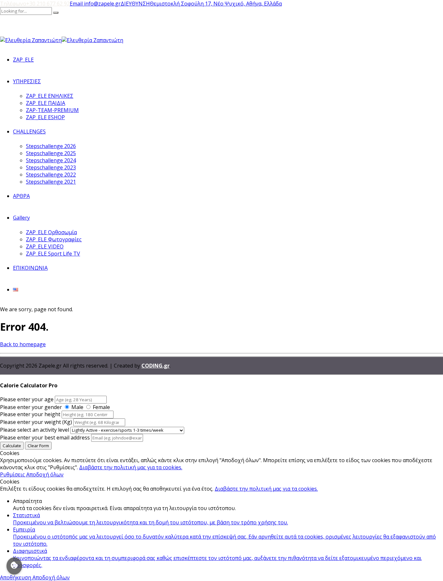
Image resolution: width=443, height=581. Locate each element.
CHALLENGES (29, 131)
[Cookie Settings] (14, 566)
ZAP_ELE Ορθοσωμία (51, 232)
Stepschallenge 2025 (51, 153)
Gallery (21, 217)
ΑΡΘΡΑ (21, 195)
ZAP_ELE (23, 59)
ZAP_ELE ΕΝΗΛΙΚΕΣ (49, 95)
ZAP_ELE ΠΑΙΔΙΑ (45, 103)
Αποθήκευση (16, 577)
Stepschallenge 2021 (51, 181)
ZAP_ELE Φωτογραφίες (54, 239)
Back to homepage (23, 344)
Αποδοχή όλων (45, 474)
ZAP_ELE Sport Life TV (53, 253)
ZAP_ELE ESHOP (45, 117)
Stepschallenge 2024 (51, 160)
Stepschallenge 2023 (51, 167)
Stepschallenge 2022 (51, 174)
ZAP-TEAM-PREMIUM (52, 110)
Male (77, 407)
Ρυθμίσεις (13, 474)
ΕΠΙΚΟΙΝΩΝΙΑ (30, 267)
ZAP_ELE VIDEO (45, 246)
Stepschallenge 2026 (51, 146)
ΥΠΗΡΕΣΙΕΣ (27, 81)
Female (101, 407)
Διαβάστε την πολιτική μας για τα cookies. (130, 467)
